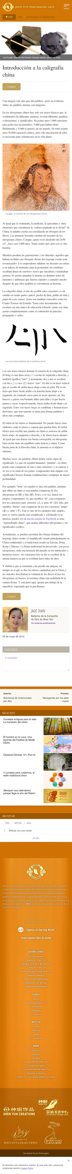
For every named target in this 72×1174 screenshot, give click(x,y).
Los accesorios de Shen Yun (36, 1069)
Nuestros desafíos (36, 975)
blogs (36, 1034)
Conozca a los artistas (36, 982)
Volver (10, 16)
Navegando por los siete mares (56, 699)
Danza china (36, 1050)
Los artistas (36, 1006)
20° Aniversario (36, 956)
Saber (36, 1045)
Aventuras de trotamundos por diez (17, 699)
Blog (20, 17)
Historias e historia (36, 1073)
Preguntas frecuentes (36, 986)
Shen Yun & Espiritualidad (36, 978)
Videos (36, 994)
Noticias (18, 823)
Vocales (36, 1058)
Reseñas (36, 1010)
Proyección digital (36, 1065)
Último (36, 998)
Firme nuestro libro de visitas (36, 938)
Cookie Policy (26, 1168)
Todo (7, 823)
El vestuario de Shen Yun (36, 1061)
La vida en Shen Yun (36, 967)
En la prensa (36, 1014)
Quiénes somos (36, 951)
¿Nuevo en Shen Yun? (36, 959)
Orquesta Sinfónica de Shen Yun (36, 963)
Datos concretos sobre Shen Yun (36, 971)
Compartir (11, 86)
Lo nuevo (36, 1026)
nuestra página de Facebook (41, 519)
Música (36, 1054)
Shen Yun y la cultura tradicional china (36, 1076)
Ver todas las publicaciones (43, 623)
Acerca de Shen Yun (36, 1002)
